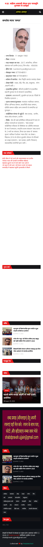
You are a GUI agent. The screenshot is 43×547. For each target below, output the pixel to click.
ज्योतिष (24, 509)
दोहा (30, 501)
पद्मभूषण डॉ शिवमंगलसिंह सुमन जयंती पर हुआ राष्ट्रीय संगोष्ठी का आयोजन (25, 329)
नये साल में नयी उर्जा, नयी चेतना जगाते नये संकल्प (17, 165)
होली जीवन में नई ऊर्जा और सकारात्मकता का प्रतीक (17, 158)
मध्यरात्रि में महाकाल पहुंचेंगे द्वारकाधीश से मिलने (16, 167)
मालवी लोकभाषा (33, 509)
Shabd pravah (14, 535)
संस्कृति (24, 501)
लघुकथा (25, 497)
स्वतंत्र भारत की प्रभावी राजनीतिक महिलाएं (15, 161)
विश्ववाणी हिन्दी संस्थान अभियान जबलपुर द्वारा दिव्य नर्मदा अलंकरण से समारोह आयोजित (26, 350)
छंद (11, 505)
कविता (5, 494)
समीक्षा (35, 501)
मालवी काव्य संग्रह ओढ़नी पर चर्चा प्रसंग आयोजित (19, 396)
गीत (34, 494)
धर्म (4, 497)
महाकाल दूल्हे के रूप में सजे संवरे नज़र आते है (15, 163)
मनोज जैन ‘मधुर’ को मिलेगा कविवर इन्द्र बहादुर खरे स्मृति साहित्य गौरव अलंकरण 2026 (26, 340)
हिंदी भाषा (16, 509)
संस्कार (16, 505)
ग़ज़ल (23, 494)
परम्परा (29, 505)
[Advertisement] (21, 193)
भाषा (5, 512)
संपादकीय (17, 497)
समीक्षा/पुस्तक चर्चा (8, 501)
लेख (18, 494)
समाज (17, 501)
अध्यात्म (10, 497)
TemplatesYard (28, 544)
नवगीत (23, 505)
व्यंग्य (28, 494)
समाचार (12, 494)
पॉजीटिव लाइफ (7, 509)
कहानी (5, 505)
